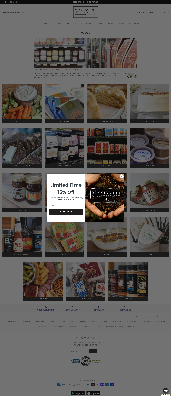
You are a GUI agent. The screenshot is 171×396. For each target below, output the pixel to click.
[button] (166, 391)
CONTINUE (66, 211)
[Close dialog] (121, 176)
